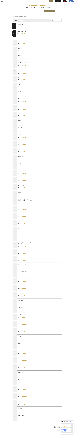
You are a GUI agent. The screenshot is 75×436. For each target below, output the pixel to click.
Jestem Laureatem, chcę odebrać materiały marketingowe (65, 429)
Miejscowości (32, 1)
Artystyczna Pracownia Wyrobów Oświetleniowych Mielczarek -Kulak (27, 243)
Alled (19, 228)
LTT (18, 41)
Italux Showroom (21, 314)
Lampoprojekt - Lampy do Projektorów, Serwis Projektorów (26, 70)
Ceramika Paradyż (20, 24)
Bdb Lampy (20, 177)
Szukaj (50, 11)
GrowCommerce (21, 206)
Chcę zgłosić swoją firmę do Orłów (65, 430)
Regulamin (45, 1)
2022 (21, 20)
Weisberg (19, 393)
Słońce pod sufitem (21, 98)
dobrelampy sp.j (21, 372)
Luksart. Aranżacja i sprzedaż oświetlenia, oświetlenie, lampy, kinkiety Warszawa (25, 200)
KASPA (19, 221)
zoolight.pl (20, 293)
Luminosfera (20, 141)
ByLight (19, 77)
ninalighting (20, 329)
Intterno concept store (21, 31)
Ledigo (19, 379)
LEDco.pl (19, 192)
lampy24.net (20, 134)
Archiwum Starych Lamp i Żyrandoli (24, 278)
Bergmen (19, 336)
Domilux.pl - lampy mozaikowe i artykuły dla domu (26, 106)
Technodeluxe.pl (21, 415)
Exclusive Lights (21, 350)
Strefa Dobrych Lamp (22, 213)
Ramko (19, 357)
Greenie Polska (20, 321)
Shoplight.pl (20, 343)
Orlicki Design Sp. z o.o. (22, 264)
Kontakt (37, 1)
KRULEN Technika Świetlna (23, 62)
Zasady (41, 1)
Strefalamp (20, 120)
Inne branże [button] (57, 1)
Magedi (19, 163)
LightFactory (20, 91)
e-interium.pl (20, 55)
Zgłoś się (51, 1)
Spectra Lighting (21, 185)
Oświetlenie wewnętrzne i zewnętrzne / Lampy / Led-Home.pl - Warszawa (26, 250)
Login (72, 1)
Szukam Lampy (20, 307)
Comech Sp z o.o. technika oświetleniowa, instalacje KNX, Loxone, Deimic (25, 258)
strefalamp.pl (20, 285)
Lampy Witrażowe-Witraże (22, 271)
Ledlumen (20, 127)
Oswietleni (20, 149)
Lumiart (19, 48)
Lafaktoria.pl (20, 113)
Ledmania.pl (20, 408)
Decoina (19, 84)
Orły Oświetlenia (15, 16)
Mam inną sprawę (63, 431)
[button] (65, 1)
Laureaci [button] (26, 1)
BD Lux (19, 235)
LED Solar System (21, 365)
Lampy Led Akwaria (21, 170)
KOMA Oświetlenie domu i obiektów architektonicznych (24, 402)
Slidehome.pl (20, 156)
